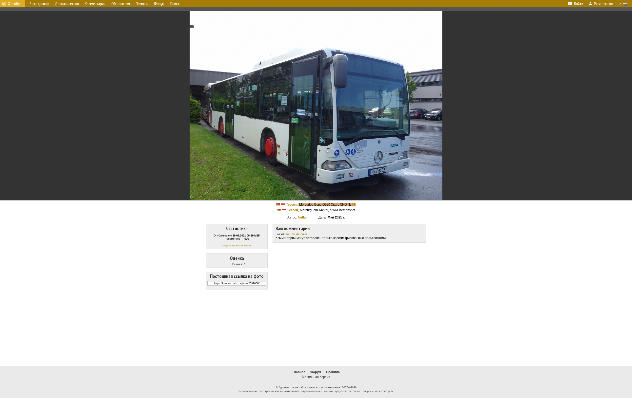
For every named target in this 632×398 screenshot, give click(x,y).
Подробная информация (236, 245)
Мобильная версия (316, 377)
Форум (315, 372)
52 (353, 204)
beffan (303, 217)
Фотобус (14, 3)
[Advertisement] (316, 327)
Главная (299, 372)
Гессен (291, 204)
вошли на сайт (296, 234)
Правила (333, 372)
